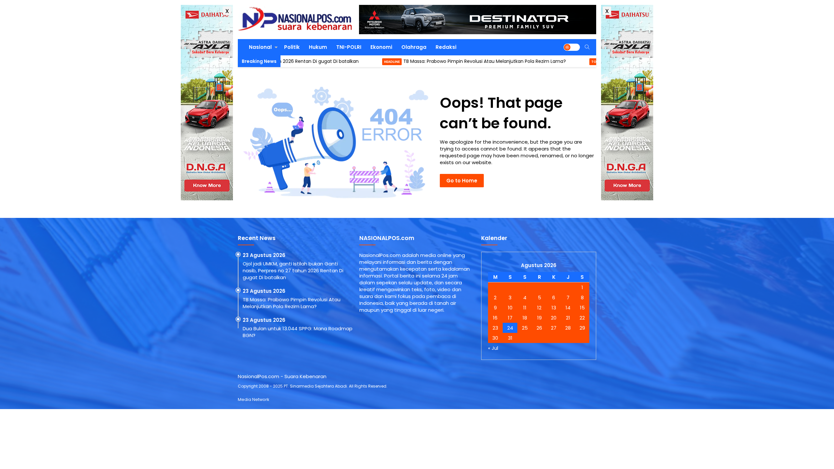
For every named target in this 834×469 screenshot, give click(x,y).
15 (582, 307)
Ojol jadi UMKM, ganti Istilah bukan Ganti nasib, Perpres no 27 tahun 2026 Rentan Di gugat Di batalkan (293, 270)
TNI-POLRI (348, 47)
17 (510, 317)
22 (582, 317)
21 (568, 317)
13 (554, 307)
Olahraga (413, 47)
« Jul (493, 348)
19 (539, 317)
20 (553, 317)
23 (495, 327)
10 (510, 307)
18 (525, 317)
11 (524, 307)
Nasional (260, 47)
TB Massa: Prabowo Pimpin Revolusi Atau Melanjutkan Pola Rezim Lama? (455, 61)
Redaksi (446, 47)
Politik (292, 47)
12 (539, 307)
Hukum (318, 47)
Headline (362, 61)
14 (568, 307)
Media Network (253, 399)
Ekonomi (381, 47)
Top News (571, 61)
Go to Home (461, 180)
